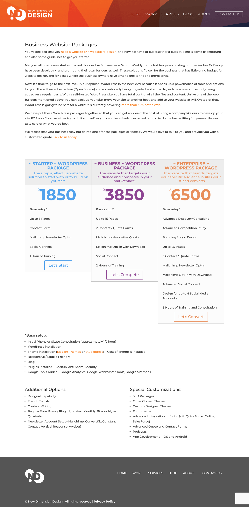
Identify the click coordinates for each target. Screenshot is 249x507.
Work (151, 14)
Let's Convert (191, 316)
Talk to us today (65, 137)
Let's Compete (124, 274)
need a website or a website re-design (89, 52)
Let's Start (58, 265)
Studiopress (94, 352)
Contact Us (228, 14)
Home (135, 14)
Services (170, 14)
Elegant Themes (69, 352)
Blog (188, 14)
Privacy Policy (104, 501)
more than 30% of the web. (141, 105)
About (204, 14)
